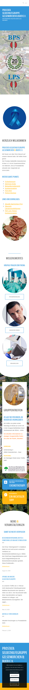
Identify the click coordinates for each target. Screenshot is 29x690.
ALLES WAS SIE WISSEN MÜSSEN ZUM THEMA (16, 482)
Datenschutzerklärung (15, 669)
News (3, 542)
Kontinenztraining (11, 188)
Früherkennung (10, 181)
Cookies (19, 665)
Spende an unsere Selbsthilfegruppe (9, 577)
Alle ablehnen (14, 679)
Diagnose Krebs (10, 184)
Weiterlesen (6, 566)
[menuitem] (22, 3)
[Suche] (22, 3)
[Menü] (26, 3)
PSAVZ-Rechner (10, 193)
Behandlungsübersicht (12, 186)
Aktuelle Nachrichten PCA (14, 204)
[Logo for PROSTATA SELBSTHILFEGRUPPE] (12, 3)
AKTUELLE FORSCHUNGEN (10, 614)
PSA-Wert (8, 190)
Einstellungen (14, 684)
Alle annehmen (14, 675)
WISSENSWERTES (13, 494)
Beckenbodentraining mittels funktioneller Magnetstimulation (14, 539)
